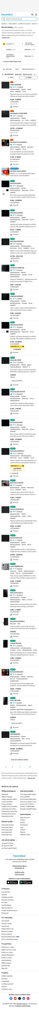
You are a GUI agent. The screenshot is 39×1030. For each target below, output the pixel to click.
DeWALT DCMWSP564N (27, 807)
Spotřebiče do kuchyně (24, 24)
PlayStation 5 (24, 825)
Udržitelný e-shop (6, 989)
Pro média (4, 903)
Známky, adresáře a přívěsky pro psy (10, 799)
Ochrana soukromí (6, 934)
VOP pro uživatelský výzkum (9, 939)
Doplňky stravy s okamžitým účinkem (10, 807)
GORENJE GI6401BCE (16, 296)
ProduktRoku (5, 981)
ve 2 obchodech (14, 634)
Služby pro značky (6, 958)
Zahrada (22, 830)
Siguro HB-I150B (15, 700)
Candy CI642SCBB (15, 85)
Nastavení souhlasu (7, 931)
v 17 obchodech (14, 557)
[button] (3, 190)
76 (30, 767)
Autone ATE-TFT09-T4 (26, 804)
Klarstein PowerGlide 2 (17, 621)
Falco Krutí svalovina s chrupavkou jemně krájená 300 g (28, 802)
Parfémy (22, 820)
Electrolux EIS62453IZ (17, 241)
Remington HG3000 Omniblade (28, 809)
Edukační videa (5, 966)
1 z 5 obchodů (14, 473)
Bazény (22, 823)
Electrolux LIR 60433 (16, 213)
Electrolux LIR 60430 (16, 325)
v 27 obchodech (14, 441)
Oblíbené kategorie (9, 791)
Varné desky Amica (7, 830)
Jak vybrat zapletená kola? (9, 848)
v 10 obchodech (14, 528)
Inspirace (4, 987)
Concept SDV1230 (15, 643)
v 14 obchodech (14, 612)
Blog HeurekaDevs (6, 908)
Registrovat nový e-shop (8, 950)
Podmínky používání (7, 897)
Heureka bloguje (6, 905)
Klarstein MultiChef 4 (16, 672)
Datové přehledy (6, 960)
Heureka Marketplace (7, 955)
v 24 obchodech (14, 258)
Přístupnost (5, 913)
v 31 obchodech (14, 202)
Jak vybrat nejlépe (8, 840)
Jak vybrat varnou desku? (18, 171)
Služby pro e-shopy (7, 952)
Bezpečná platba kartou (8, 937)
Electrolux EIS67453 (16, 422)
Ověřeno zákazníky (6, 976)
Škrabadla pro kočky (7, 816)
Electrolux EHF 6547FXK (17, 392)
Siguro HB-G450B (15, 360)
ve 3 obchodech (14, 130)
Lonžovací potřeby (7, 802)
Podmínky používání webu (22, 1006)
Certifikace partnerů (7, 984)
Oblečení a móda (25, 835)
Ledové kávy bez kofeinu (9, 809)
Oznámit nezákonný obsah (9, 911)
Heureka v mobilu (6, 924)
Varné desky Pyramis (8, 825)
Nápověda (4, 968)
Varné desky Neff (7, 832)
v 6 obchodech (14, 102)
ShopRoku (4, 979)
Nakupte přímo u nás (7, 929)
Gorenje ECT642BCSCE (17, 268)
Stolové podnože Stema (9, 814)
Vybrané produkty (26, 791)
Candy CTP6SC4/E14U (17, 509)
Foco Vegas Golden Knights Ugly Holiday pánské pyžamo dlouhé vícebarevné (28, 794)
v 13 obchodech (14, 751)
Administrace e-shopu (7, 947)
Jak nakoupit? (5, 921)
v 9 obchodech (14, 287)
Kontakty (4, 895)
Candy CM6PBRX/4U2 (16, 566)
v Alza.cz (12, 377)
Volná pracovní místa (7, 900)
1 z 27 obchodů (14, 344)
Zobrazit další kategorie (11, 62)
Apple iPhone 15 (25, 818)
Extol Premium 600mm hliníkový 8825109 (28, 799)
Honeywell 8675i (25, 797)
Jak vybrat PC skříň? (7, 846)
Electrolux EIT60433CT (17, 451)
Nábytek (22, 832)
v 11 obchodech (14, 315)
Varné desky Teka (7, 835)
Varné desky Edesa (7, 827)
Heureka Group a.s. (22, 1004)
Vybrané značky (7, 822)
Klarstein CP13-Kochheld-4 (18, 142)
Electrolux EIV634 (15, 183)
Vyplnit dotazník (19, 874)
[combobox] (19, 19)
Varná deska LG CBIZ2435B (18, 113)
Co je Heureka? (5, 892)
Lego (21, 827)
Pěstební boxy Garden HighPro (10, 811)
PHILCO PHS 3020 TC (16, 593)
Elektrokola (5, 794)
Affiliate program (6, 963)
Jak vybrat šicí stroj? (7, 843)
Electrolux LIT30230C (16, 483)
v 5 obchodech (14, 232)
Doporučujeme (25, 814)
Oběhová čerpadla (7, 797)
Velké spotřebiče (13, 24)
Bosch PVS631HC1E (16, 538)
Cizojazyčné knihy (7, 804)
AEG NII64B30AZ (15, 734)
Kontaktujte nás (19, 868)
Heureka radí (5, 926)
